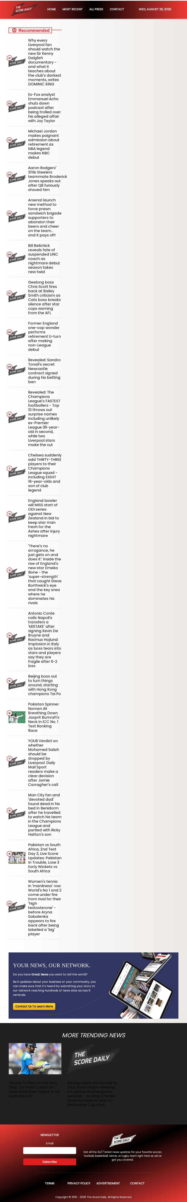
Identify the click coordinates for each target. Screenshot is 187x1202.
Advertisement (108, 1183)
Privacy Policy (78, 1183)
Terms (49, 1183)
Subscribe (50, 1162)
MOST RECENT (72, 9)
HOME (51, 9)
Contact (137, 1183)
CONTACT (117, 9)
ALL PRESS (96, 9)
